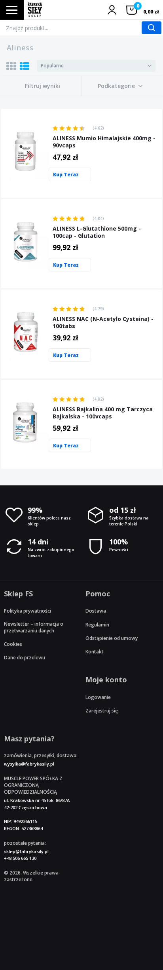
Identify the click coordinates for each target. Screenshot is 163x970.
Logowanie (98, 697)
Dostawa (95, 610)
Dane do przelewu (24, 657)
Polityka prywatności (27, 610)
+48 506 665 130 (20, 858)
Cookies (13, 644)
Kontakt (94, 651)
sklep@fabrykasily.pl (26, 851)
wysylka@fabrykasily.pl (29, 764)
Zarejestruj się (101, 710)
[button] (120, 86)
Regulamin (97, 624)
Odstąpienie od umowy (111, 638)
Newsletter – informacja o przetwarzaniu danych (33, 627)
